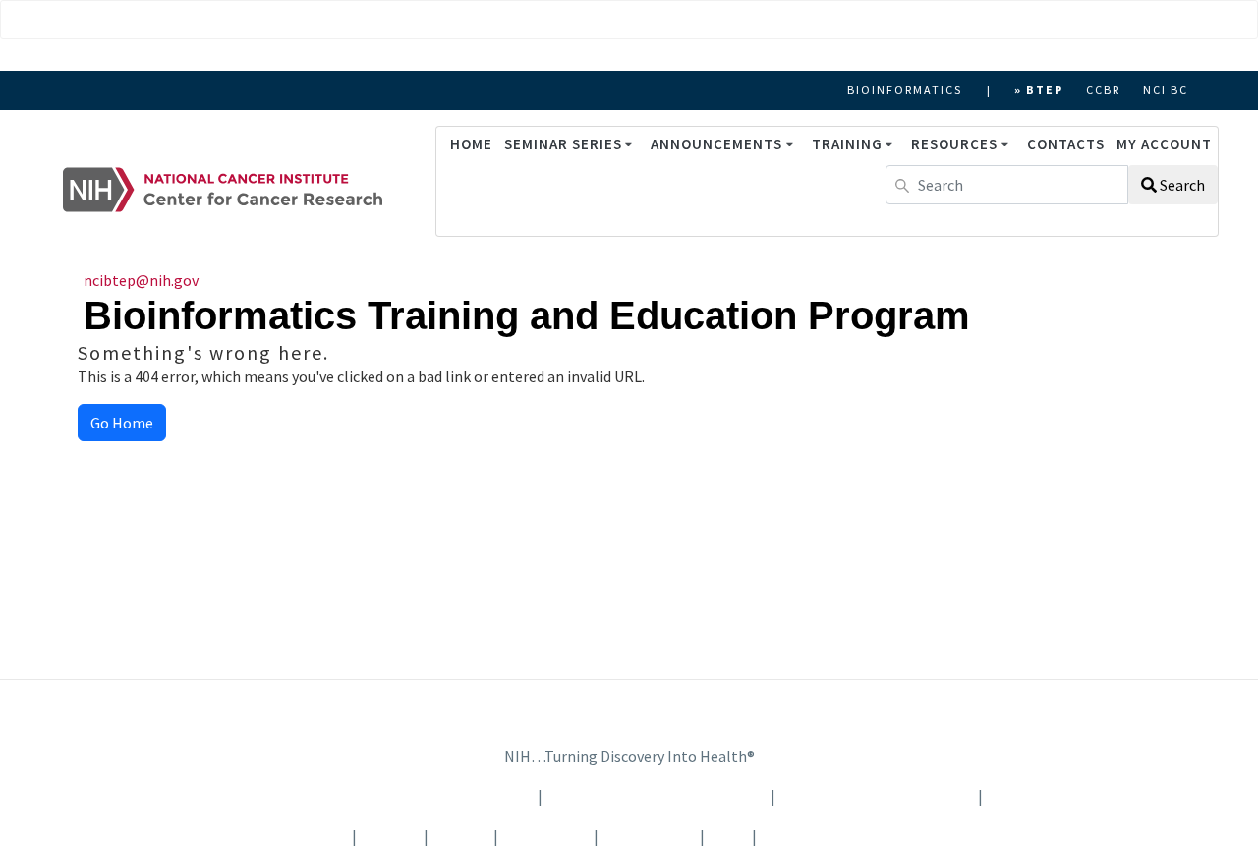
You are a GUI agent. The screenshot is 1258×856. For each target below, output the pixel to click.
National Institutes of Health (658, 796)
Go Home (121, 422)
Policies (460, 836)
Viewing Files (647, 836)
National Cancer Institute (876, 796)
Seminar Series (563, 144)
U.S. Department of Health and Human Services (365, 796)
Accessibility (546, 836)
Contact (390, 836)
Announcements (716, 144)
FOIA (727, 836)
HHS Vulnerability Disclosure (858, 836)
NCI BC (1165, 90)
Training (847, 144)
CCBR (1103, 90)
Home (471, 144)
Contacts (1066, 144)
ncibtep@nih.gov (141, 280)
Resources (954, 144)
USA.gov (1025, 796)
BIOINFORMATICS (904, 90)
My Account (1164, 144)
